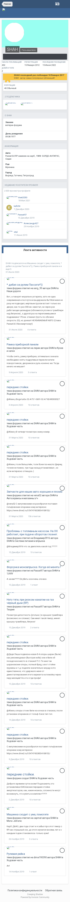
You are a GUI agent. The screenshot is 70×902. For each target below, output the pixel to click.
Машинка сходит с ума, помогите (43, 263)
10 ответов (33, 405)
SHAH (8, 263)
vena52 (37, 495)
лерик (37, 348)
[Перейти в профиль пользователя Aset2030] (12, 197)
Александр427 (31, 223)
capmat (38, 818)
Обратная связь (53, 890)
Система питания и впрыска (30, 541)
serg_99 (38, 288)
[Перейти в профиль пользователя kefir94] (9, 207)
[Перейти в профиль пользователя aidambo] (10, 104)
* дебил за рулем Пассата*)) (25, 284)
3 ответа (32, 372)
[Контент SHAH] (35, 57)
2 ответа (34, 627)
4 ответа (31, 329)
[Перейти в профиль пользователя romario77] (27, 104)
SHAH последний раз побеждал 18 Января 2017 (39, 75)
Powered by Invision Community (35, 897)
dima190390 (40, 857)
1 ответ (34, 585)
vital (16, 232)
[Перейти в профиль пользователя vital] (9, 232)
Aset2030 (22, 197)
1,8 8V (10, 573)
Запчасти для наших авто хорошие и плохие (34, 491)
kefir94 (17, 206)
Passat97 (22, 214)
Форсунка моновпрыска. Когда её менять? (34, 567)
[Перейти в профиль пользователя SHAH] (11, 278)
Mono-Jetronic (14, 821)
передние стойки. (18, 387)
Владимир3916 (42, 538)
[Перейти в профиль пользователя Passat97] (12, 214)
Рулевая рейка (16, 853)
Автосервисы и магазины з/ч (22, 498)
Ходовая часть (15, 393)
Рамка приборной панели (46, 266)
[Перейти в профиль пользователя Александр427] (14, 223)
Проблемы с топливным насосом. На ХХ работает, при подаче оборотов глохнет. (32, 532)
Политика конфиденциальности (25, 890)
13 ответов (36, 552)
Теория (10, 609)
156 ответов (34, 516)
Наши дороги (14, 291)
